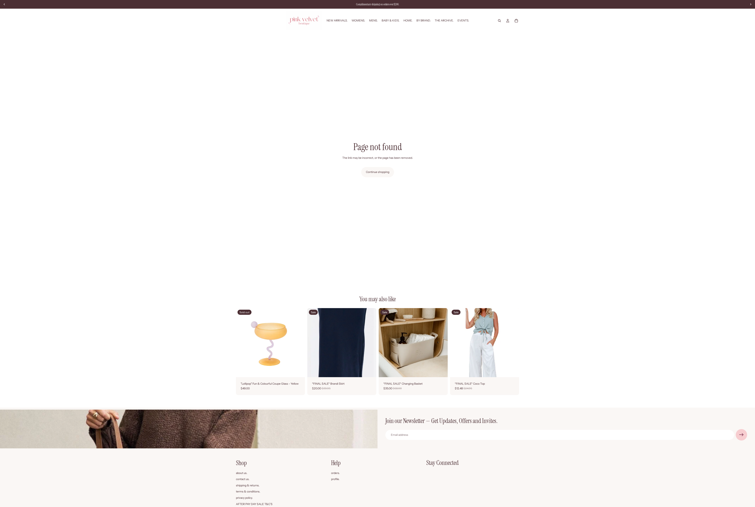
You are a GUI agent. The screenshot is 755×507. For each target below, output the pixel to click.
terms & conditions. (248, 491)
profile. (335, 479)
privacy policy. (244, 498)
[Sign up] (741, 435)
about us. (241, 473)
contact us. (243, 479)
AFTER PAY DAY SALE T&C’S (254, 504)
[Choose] (370, 371)
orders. (335, 473)
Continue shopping (377, 172)
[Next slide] (750, 4)
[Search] (499, 20)
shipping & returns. (248, 485)
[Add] (441, 371)
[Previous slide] (4, 4)
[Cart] (516, 20)
